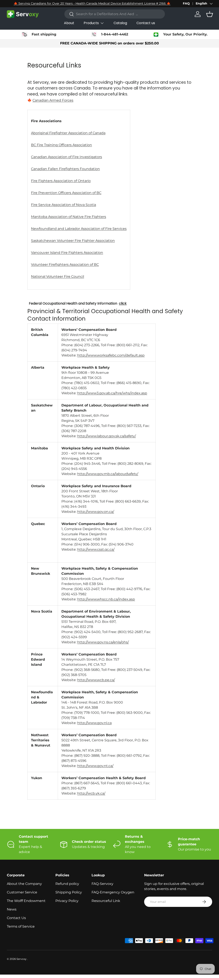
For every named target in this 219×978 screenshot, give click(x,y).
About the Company (24, 884)
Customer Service (22, 892)
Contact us (145, 23)
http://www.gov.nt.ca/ (95, 766)
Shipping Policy (68, 892)
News (11, 909)
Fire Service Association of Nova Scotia (63, 205)
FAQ (186, 3)
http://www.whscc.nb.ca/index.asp (106, 599)
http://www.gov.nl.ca (94, 723)
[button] (209, 14)
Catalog (120, 23)
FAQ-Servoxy (102, 884)
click (123, 303)
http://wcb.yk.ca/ (91, 793)
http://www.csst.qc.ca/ (95, 549)
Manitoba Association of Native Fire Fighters (68, 217)
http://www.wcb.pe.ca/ (96, 680)
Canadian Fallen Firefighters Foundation (65, 169)
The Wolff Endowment (26, 901)
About (69, 23)
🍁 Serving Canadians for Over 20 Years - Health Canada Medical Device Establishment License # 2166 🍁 (92, 3)
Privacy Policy (66, 901)
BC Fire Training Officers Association (61, 145)
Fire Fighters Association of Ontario (61, 181)
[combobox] (114, 14)
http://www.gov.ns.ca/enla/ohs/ (103, 642)
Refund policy (67, 884)
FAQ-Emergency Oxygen (113, 892)
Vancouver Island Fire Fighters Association (67, 253)
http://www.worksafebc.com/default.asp (111, 355)
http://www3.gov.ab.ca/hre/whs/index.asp (112, 393)
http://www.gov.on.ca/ (95, 512)
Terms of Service (21, 926)
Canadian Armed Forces (53, 100)
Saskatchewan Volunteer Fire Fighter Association (73, 241)
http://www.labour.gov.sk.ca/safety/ (106, 436)
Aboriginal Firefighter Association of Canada (68, 133)
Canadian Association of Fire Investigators (66, 157)
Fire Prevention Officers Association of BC (66, 193)
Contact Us (16, 918)
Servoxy (21, 958)
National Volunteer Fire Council (57, 276)
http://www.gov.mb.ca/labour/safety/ (107, 474)
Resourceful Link (106, 901)
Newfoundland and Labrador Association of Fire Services (79, 229)
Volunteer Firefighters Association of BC (65, 264)
